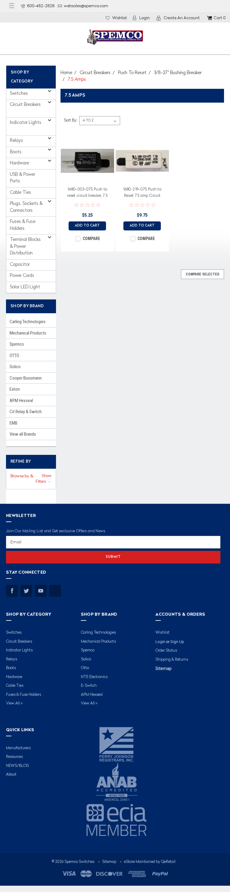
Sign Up (177, 641)
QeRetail (168, 862)
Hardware (20, 163)
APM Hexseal (21, 400)
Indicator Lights (25, 123)
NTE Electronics (94, 677)
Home (66, 73)
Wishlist (119, 18)
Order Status (166, 651)
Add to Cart (87, 225)
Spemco (17, 344)
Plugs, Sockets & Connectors (26, 207)
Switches (19, 94)
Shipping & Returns (171, 660)
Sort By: (70, 120)
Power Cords (22, 276)
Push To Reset (132, 73)
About (11, 774)
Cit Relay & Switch (26, 411)
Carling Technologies (28, 321)
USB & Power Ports (22, 178)
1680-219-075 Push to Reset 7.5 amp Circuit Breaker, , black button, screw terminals (142, 194)
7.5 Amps (77, 79)
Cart (220, 18)
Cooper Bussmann (26, 378)
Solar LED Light (25, 287)
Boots (16, 152)
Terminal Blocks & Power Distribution (25, 247)
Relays (17, 141)
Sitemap (163, 668)
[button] (31, 479)
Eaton (15, 389)
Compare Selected (202, 274)
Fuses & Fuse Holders (22, 225)
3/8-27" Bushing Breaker (178, 73)
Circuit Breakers (25, 105)
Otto (85, 668)
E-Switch (89, 686)
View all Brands (23, 434)
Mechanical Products (28, 333)
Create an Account (182, 18)
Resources (14, 757)
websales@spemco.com (86, 6)
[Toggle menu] (12, 6)
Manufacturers (18, 748)
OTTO (14, 355)
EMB (13, 423)
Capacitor (20, 265)
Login (144, 18)
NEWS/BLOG (17, 766)
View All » (14, 703)
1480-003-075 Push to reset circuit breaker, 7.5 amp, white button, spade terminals (87, 194)
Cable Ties (20, 193)
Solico (15, 366)
